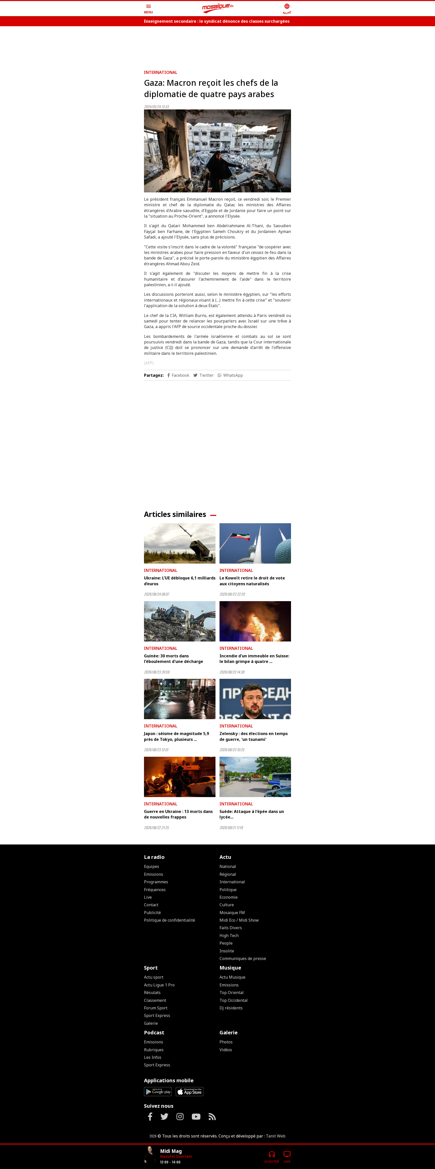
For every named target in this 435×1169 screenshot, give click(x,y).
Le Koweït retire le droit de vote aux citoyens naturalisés (252, 580)
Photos (226, 1042)
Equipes (151, 866)
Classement (155, 1000)
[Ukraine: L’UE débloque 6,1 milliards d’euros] (179, 543)
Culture (227, 905)
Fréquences (155, 889)
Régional (228, 874)
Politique (228, 889)
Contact (151, 905)
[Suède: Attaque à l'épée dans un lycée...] (255, 777)
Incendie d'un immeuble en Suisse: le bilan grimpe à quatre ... (254, 658)
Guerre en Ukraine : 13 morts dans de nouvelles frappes (178, 814)
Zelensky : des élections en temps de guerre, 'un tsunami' (254, 736)
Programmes (156, 882)
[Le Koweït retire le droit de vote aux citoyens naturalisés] (255, 543)
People (226, 943)
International (160, 72)
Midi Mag (171, 1151)
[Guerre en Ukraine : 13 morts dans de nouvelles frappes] (179, 777)
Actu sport (153, 977)
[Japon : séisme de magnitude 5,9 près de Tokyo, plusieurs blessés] (179, 699)
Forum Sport (155, 1008)
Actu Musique (232, 977)
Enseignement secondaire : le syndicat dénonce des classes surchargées (216, 21)
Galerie (151, 1023)
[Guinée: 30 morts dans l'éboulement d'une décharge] (179, 621)
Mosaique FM (232, 912)
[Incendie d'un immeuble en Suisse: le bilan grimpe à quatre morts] (255, 621)
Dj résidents (231, 1008)
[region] (217, 46)
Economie (229, 897)
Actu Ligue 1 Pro (159, 985)
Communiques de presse (243, 958)
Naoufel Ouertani (176, 1156)
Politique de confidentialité (169, 920)
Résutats (152, 992)
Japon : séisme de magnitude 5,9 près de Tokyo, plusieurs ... (176, 736)
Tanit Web (275, 1136)
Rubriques (154, 1050)
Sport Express (157, 1015)
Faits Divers (231, 927)
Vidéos (226, 1050)
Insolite (227, 951)
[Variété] (150, 1155)
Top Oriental (232, 992)
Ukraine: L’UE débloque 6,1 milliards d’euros (179, 580)
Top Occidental (234, 1000)
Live (148, 897)
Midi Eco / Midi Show (239, 920)
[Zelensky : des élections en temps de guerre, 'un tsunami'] (255, 699)
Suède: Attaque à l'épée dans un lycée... (252, 814)
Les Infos (152, 1057)
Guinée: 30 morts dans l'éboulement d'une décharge (173, 658)
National (228, 866)
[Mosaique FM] (218, 8)
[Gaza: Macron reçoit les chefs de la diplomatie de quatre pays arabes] (217, 150)
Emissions (153, 874)
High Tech (229, 935)
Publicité (152, 912)
